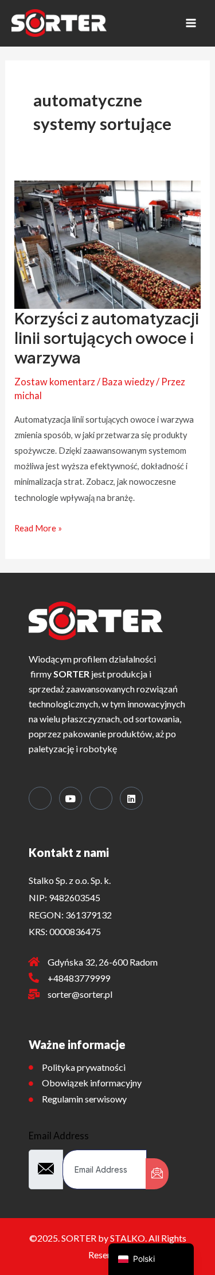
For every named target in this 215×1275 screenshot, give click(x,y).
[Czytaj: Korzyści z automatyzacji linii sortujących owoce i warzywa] (107, 243)
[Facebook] (40, 798)
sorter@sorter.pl (80, 994)
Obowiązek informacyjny (92, 1082)
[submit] (157, 1173)
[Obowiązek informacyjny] (31, 1083)
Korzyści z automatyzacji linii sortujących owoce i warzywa (106, 337)
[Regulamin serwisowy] (31, 1099)
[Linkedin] (131, 798)
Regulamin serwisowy (84, 1098)
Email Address (59, 1135)
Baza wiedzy (128, 381)
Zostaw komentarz (54, 381)
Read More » (38, 526)
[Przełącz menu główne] (191, 23)
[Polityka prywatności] (31, 1067)
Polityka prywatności (84, 1067)
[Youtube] (70, 798)
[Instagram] (100, 798)
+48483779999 (79, 977)
